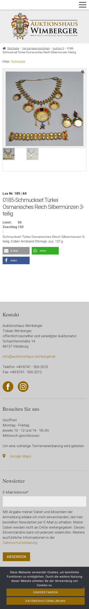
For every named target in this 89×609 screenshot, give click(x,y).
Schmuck (18, 62)
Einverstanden (45, 592)
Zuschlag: (10, 229)
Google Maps (20, 456)
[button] (16, 251)
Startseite (13, 48)
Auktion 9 (58, 48)
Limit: (7, 222)
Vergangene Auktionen (36, 48)
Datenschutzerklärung (20, 542)
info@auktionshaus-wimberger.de (29, 356)
